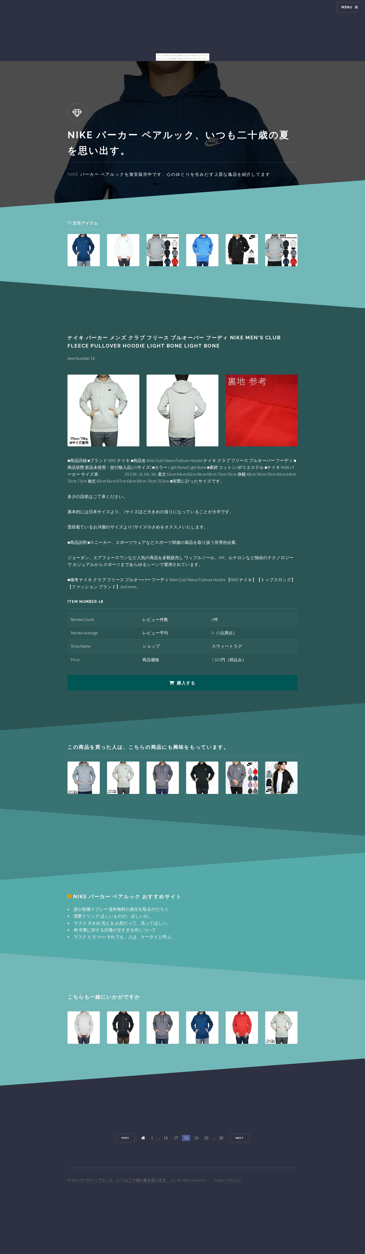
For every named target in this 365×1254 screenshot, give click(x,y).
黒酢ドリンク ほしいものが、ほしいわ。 (113, 916)
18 (186, 1138)
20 (206, 1138)
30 (221, 1138)
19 (196, 1138)
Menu (346, 7)
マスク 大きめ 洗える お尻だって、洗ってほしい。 (122, 923)
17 (176, 1138)
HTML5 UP (233, 1180)
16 (166, 1138)
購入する (186, 682)
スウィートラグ (227, 646)
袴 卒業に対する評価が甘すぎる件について (115, 930)
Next (240, 1138)
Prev (125, 1138)
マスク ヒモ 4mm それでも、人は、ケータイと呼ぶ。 (124, 936)
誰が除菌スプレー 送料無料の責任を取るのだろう (121, 909)
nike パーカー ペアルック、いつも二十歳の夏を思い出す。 (120, 1180)
